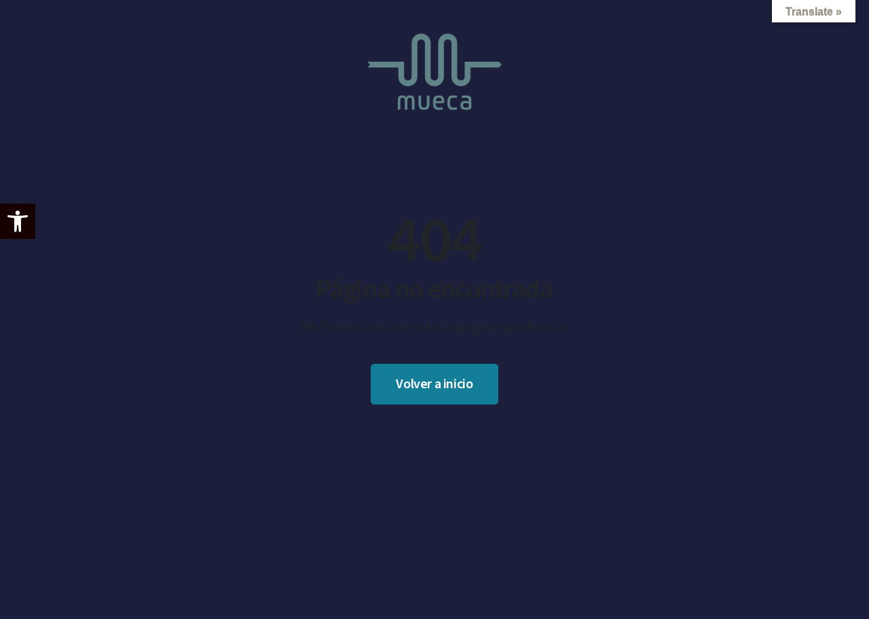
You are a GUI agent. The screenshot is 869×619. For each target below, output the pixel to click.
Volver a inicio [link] (434, 384)
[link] (17, 221)
